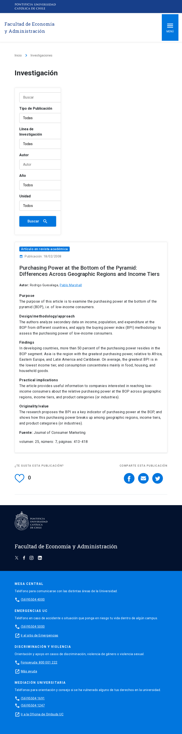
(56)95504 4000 (33, 599)
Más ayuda (29, 671)
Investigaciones (41, 55)
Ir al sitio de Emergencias (39, 635)
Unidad (25, 196)
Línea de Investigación (30, 131)
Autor (24, 155)
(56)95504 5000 (33, 626)
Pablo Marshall (71, 285)
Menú (170, 31)
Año (22, 175)
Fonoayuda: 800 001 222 (39, 662)
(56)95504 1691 (33, 698)
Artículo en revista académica (44, 249)
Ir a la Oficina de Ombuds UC (42, 714)
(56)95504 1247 (33, 705)
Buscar (38, 221)
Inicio (18, 55)
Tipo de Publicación (35, 108)
